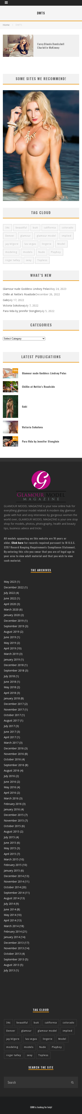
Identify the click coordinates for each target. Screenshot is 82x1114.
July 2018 (9, 676)
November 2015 (14, 820)
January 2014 (12, 937)
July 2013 (9, 970)
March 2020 (11, 609)
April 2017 (10, 737)
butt (35, 227)
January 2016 (12, 809)
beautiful (21, 227)
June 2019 (10, 637)
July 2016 (9, 776)
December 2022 (14, 587)
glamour (25, 235)
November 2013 (14, 948)
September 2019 (14, 626)
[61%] (10, 445)
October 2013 (12, 953)
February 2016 (13, 804)
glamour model (46, 235)
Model (61, 243)
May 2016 (10, 787)
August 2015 (11, 831)
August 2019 (11, 631)
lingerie (46, 243)
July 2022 (9, 593)
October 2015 (12, 826)
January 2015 (12, 870)
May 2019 (10, 643)
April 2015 (10, 854)
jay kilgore (11, 243)
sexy (28, 260)
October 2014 (12, 887)
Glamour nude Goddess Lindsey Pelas (26, 289)
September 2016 (14, 765)
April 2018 (10, 693)
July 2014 (9, 903)
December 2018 (14, 665)
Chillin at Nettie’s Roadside (19, 294)
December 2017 (14, 704)
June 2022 (10, 598)
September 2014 (14, 892)
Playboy (56, 252)
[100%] (10, 377)
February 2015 (13, 865)
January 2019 (12, 659)
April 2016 (10, 792)
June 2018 (10, 681)
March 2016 (11, 798)
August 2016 (11, 770)
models (27, 252)
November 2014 (14, 881)
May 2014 (10, 915)
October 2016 (12, 759)
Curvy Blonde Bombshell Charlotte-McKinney (50, 45)
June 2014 (10, 909)
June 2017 (10, 731)
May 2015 (10, 848)
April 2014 (10, 920)
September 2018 (14, 670)
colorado (67, 227)
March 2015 (11, 859)
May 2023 (10, 581)
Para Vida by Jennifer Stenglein (21, 311)
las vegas (30, 243)
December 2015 (14, 815)
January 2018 (12, 698)
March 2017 (11, 742)
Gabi (5, 300)
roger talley (12, 260)
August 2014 (11, 898)
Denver (9, 235)
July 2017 (9, 726)
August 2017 (11, 720)
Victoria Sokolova (13, 305)
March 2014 (11, 926)
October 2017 (12, 715)
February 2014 (13, 931)
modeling (11, 252)
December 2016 (14, 748)
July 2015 (9, 837)
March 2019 (11, 654)
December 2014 (14, 876)
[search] (72, 1082)
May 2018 (10, 687)
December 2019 (14, 620)
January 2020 (12, 615)
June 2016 (10, 781)
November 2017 (14, 709)
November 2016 (14, 754)
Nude (41, 252)
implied (66, 235)
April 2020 (10, 604)
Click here (17, 543)
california (50, 227)
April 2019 (10, 648)
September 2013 (14, 959)
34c (7, 227)
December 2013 (14, 942)
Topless (42, 260)
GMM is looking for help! (41, 1107)
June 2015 (10, 842)
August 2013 (11, 965)
